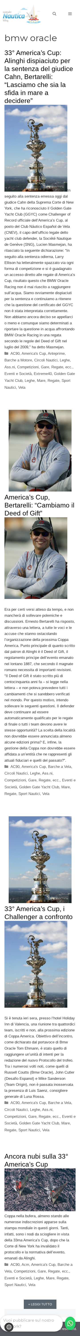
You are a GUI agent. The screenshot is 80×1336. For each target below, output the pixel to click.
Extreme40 (43, 374)
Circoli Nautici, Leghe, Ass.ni (28, 773)
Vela (21, 387)
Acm (25, 1265)
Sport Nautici (29, 794)
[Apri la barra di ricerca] (54, 14)
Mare (41, 381)
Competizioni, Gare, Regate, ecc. (44, 367)
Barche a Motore (18, 360)
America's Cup (34, 353)
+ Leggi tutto (40, 1304)
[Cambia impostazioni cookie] (8, 1327)
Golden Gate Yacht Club (39, 787)
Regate (53, 381)
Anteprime (56, 353)
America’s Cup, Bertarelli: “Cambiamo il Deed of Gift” (39, 505)
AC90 (15, 353)
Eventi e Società (18, 374)
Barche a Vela (59, 767)
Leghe (30, 381)
